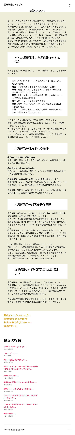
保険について (10, 326)
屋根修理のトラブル (13, 4)
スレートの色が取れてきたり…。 (16, 360)
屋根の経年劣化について (16, 319)
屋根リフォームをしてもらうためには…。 (19, 389)
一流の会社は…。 (10, 414)
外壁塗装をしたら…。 (12, 376)
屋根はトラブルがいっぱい (17, 315)
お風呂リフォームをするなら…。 (16, 347)
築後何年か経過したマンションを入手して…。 (21, 382)
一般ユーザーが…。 (11, 353)
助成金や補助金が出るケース (18, 322)
